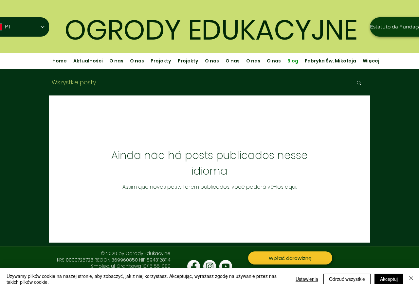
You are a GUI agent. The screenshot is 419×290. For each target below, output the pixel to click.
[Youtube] (225, 266)
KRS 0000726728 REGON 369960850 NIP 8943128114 (114, 260)
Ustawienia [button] (307, 279)
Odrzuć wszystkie (347, 279)
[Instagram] (209, 266)
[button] (359, 83)
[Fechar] (411, 279)
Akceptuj (389, 279)
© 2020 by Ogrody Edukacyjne (136, 253)
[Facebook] (193, 266)
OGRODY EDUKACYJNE (210, 30)
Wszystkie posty (74, 82)
